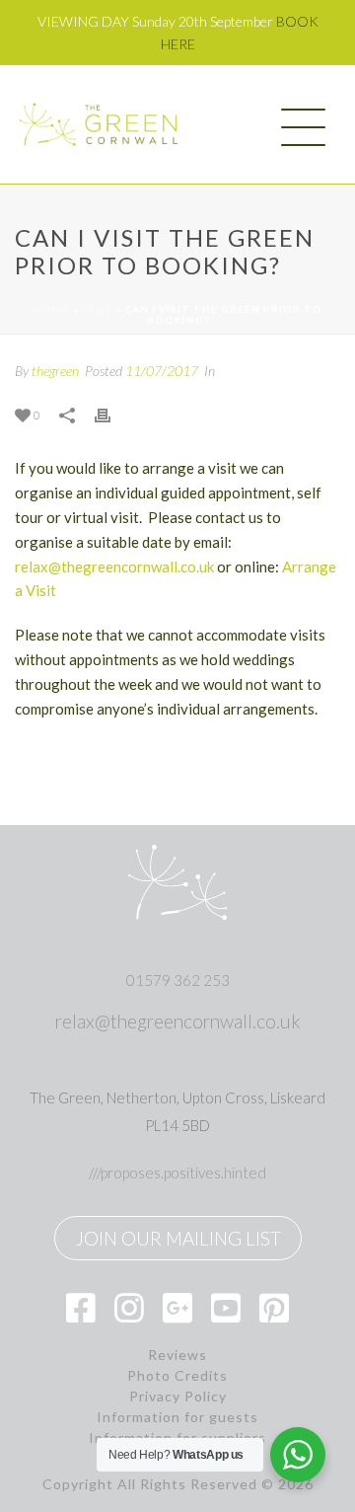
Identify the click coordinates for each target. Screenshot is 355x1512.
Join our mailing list (178, 1238)
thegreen (55, 370)
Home (52, 309)
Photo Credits (177, 1376)
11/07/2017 (161, 370)
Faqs (97, 309)
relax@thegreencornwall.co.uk (114, 566)
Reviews (177, 1355)
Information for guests (177, 1417)
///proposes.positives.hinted (177, 1172)
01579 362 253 (178, 980)
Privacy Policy (178, 1396)
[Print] (112, 414)
